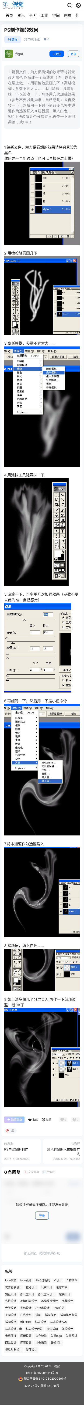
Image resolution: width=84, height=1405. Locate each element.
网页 (67, 15)
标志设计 (40, 1322)
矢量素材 (71, 1336)
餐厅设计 (31, 1349)
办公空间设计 (46, 1294)
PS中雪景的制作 (16, 1149)
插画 (38, 1315)
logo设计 (26, 1280)
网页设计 (26, 1342)
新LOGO (25, 1322)
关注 (58, 54)
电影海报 (10, 1336)
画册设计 (26, 1336)
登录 (42, 1216)
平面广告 (59, 1308)
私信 (73, 54)
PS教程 (12, 39)
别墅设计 (10, 1294)
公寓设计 (46, 1287)
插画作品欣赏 (68, 1315)
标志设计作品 (58, 1322)
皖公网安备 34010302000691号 (45, 1378)
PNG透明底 (42, 1280)
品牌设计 (67, 1301)
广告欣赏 (26, 1315)
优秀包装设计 (13, 1287)
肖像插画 (41, 1342)
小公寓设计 (42, 1308)
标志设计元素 (13, 1329)
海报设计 (67, 1329)
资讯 (21, 15)
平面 (32, 15)
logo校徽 (10, 1280)
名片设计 (10, 1301)
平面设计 (10, 1315)
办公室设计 (27, 1294)
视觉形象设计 (13, 1349)
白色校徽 (41, 1336)
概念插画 (52, 1329)
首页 (9, 15)
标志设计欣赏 (34, 1329)
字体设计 (26, 1308)
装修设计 (56, 1342)
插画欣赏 (10, 1322)
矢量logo (56, 1336)
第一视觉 (54, 1366)
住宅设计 (31, 1287)
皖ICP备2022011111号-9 (42, 1373)
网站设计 (10, 1342)
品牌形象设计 (28, 1301)
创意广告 (61, 1287)
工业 (44, 15)
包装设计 (64, 1294)
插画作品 (50, 1315)
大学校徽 (10, 1308)
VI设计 (58, 1280)
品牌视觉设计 (49, 1301)
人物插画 (71, 1280)
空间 (56, 15)
